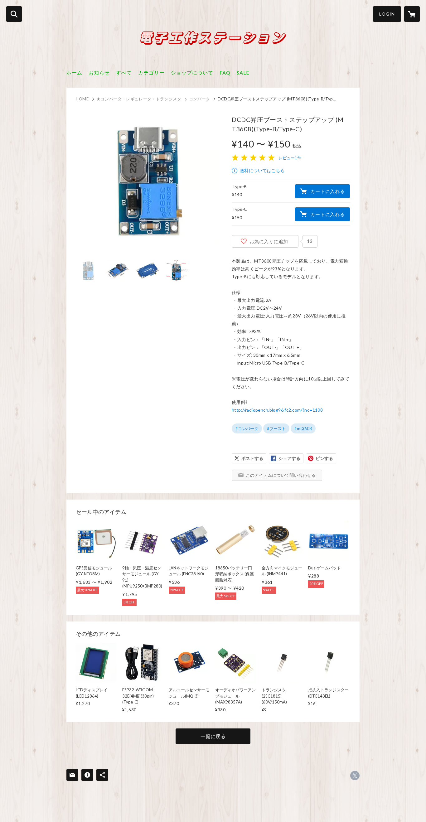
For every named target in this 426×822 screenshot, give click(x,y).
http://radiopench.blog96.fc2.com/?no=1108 (277, 410)
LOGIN (387, 14)
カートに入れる (327, 191)
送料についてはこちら (262, 170)
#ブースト (276, 428)
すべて (124, 72)
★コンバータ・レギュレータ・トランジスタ (139, 98)
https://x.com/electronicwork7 (355, 775)
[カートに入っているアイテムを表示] (412, 14)
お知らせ (99, 72)
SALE (243, 72)
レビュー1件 (289, 157)
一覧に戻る (213, 736)
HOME (82, 98)
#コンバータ (246, 428)
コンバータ (199, 98)
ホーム (74, 72)
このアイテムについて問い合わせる (281, 475)
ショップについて (192, 72)
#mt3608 (303, 428)
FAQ (225, 72)
